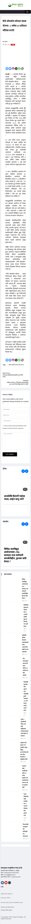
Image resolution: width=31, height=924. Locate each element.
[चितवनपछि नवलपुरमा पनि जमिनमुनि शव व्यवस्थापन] (12, 825)
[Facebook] (7, 68)
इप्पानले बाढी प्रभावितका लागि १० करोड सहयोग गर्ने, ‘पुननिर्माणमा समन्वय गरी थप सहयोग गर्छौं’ (25, 777)
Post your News (5, 898)
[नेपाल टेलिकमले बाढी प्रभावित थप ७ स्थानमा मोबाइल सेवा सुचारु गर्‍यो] (12, 795)
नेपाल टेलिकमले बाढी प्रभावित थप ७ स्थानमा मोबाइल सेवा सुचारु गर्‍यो (26, 805)
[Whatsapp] (19, 68)
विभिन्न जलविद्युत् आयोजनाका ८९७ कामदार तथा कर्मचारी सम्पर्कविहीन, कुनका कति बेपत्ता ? (15, 555)
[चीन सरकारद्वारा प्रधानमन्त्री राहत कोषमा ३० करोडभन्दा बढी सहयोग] (12, 659)
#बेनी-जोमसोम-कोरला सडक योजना (16, 365)
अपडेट (13, 45)
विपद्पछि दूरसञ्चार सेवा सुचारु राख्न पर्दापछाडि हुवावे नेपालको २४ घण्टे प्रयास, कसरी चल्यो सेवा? (26, 696)
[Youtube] (5, 882)
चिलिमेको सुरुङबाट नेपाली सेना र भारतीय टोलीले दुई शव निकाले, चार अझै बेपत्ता (26, 616)
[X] (16, 68)
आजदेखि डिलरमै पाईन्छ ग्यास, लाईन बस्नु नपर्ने (14, 497)
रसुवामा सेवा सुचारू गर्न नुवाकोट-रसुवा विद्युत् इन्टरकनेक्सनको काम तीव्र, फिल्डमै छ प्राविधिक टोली (24, 751)
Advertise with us (7, 893)
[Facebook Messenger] (10, 68)
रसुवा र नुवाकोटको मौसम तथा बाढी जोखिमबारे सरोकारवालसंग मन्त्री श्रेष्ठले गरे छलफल (24, 727)
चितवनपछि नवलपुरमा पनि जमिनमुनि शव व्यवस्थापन (25, 830)
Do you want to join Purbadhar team (12, 902)
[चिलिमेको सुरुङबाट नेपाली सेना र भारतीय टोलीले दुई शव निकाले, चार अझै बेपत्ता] (12, 606)
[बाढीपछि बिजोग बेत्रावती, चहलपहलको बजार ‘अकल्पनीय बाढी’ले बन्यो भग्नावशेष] (12, 636)
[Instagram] (13, 68)
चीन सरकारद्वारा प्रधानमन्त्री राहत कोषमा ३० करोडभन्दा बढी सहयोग (25, 666)
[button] (1, 890)
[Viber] (22, 68)
